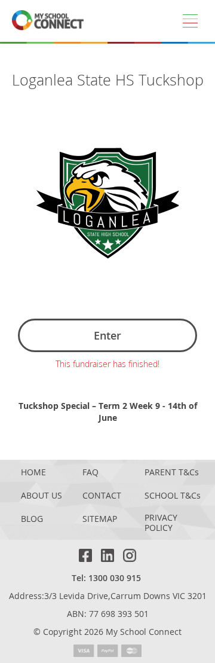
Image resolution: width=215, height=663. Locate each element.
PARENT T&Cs (172, 473)
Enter (107, 335)
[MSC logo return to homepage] (48, 21)
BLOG (32, 519)
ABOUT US (41, 496)
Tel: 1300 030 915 (106, 577)
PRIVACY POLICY (161, 523)
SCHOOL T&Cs (173, 496)
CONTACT (101, 496)
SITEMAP (99, 519)
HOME (33, 473)
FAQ (90, 473)
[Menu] (190, 21)
